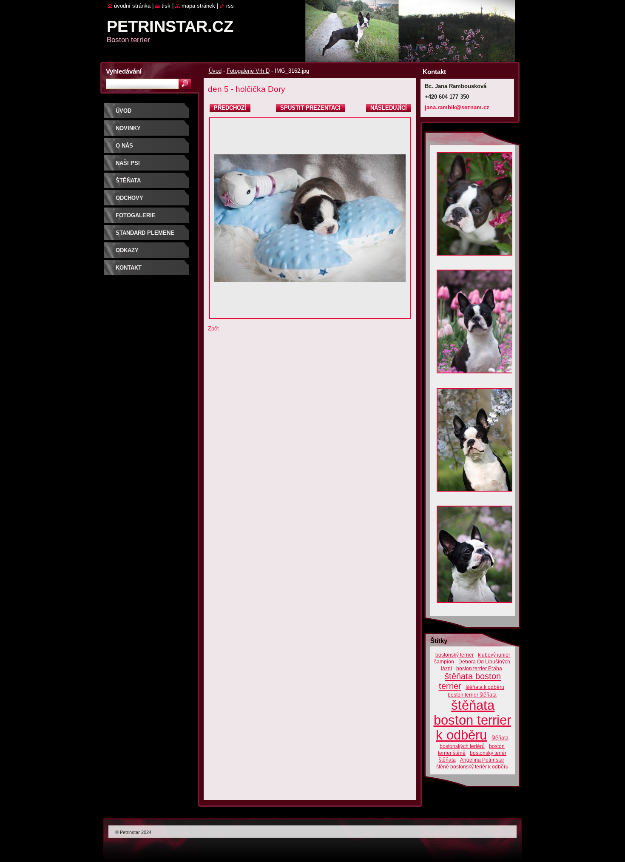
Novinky (128, 128)
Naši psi (128, 163)
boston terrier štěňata (472, 694)
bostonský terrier (454, 654)
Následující (388, 108)
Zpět (213, 328)
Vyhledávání (124, 71)
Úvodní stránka (132, 6)
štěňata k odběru (485, 687)
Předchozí (230, 108)
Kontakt (129, 268)
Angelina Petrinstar (482, 759)
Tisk (166, 6)
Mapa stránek (198, 6)
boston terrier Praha (479, 668)
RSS (230, 6)
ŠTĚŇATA (128, 180)
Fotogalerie (136, 215)
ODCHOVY (129, 198)
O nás (124, 145)
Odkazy (127, 250)
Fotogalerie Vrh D (248, 71)
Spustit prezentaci (310, 108)
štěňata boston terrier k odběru (472, 720)
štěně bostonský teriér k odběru (472, 766)
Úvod (215, 71)
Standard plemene (145, 233)
